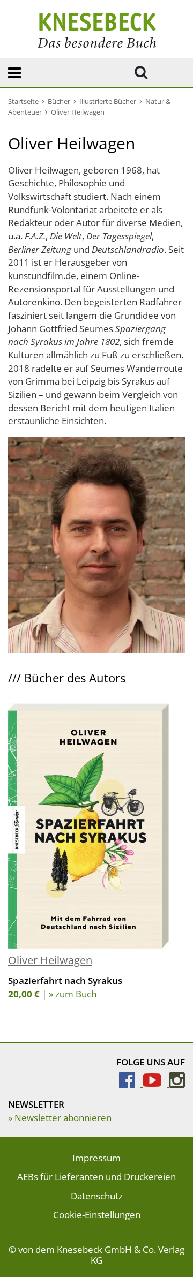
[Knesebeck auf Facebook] (131, 1083)
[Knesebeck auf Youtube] (156, 1083)
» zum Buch (72, 994)
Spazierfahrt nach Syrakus (65, 980)
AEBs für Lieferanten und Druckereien (96, 1176)
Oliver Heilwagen (50, 960)
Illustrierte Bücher (107, 101)
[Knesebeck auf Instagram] (177, 1083)
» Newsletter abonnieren (60, 1117)
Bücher (59, 101)
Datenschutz (97, 1196)
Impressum (96, 1158)
